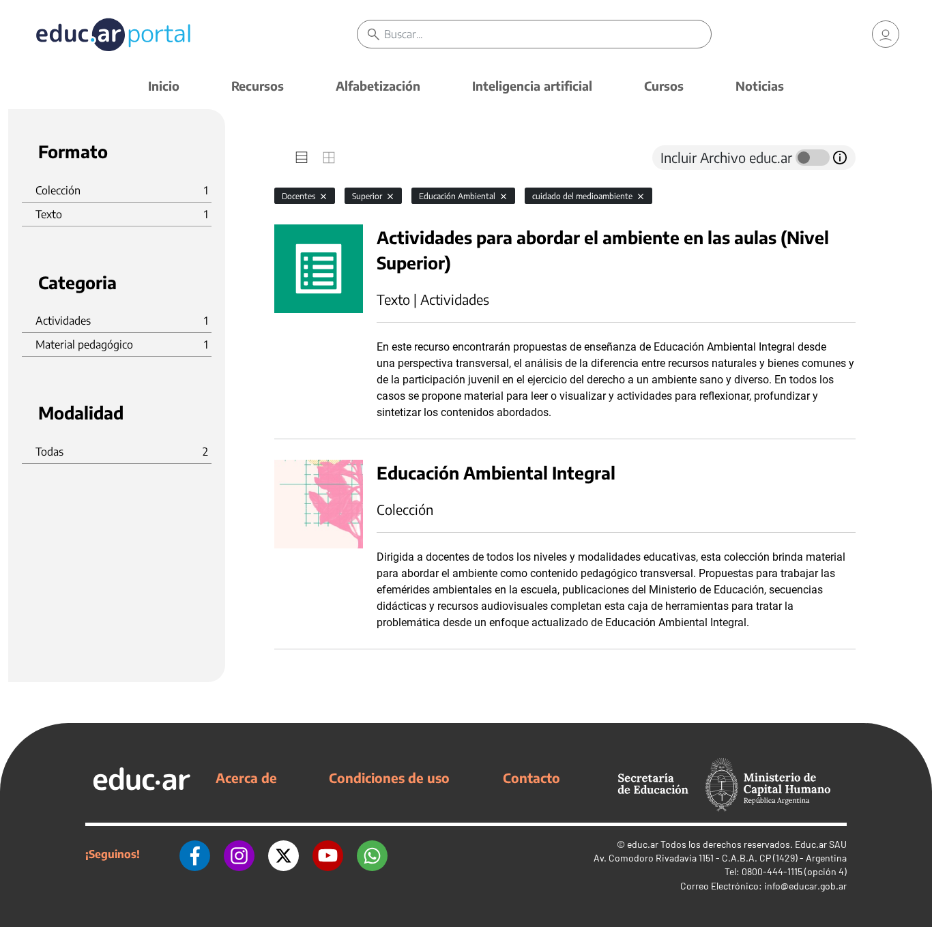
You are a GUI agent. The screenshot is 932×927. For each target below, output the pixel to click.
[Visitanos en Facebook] (194, 854)
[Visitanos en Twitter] (283, 854)
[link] (885, 34)
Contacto (531, 777)
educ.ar (642, 844)
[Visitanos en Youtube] (327, 854)
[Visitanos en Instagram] (239, 854)
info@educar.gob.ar (805, 886)
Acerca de (246, 777)
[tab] (301, 157)
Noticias (760, 85)
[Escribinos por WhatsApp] (372, 854)
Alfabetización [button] (378, 85)
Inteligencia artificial (532, 85)
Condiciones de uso (389, 777)
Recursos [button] (257, 85)
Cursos (664, 85)
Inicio (163, 85)
